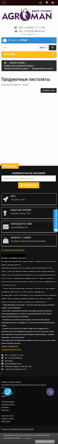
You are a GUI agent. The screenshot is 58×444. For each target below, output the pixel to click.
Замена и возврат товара (11, 382)
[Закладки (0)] (47, 2)
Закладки (5, 407)
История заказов (8, 404)
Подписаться (30, 185)
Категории (9, 54)
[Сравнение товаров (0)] (40, 2)
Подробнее (27, 438)
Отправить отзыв (48, 90)
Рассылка (5, 410)
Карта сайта (5, 421)
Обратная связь (7, 416)
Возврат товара (7, 419)
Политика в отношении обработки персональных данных (23, 385)
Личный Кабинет (7, 402)
